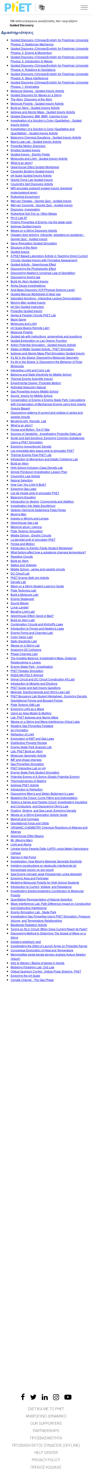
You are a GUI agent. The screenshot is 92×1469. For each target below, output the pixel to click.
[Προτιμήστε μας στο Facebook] (22, 1397)
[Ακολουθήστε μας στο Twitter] (33, 1397)
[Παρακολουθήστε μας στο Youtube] (68, 1397)
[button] (84, 7)
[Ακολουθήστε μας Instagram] (56, 1397)
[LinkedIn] (44, 1397)
